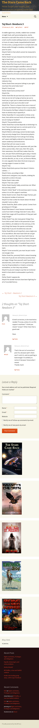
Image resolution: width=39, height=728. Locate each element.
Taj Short (19, 27)
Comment (6, 394)
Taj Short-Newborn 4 (28, 296)
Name (4, 408)
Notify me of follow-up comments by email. (19, 420)
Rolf (27, 27)
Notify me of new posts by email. (15, 425)
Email (4, 412)
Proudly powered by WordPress (11, 724)
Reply (16, 339)
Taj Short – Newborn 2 (12, 293)
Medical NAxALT (8, 667)
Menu (4, 16)
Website (5, 416)
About (15, 712)
